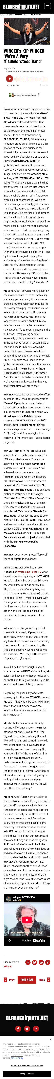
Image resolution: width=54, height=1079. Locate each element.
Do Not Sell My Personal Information (27, 1065)
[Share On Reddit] (41, 962)
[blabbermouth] (21, 8)
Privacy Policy (17, 1058)
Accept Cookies (27, 1073)
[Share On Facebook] (28, 962)
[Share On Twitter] (34, 962)
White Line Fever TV (29, 571)
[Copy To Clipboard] (47, 962)
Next (42, 979)
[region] (27, 1057)
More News (26, 979)
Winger (8, 966)
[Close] (50, 1039)
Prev (12, 979)
